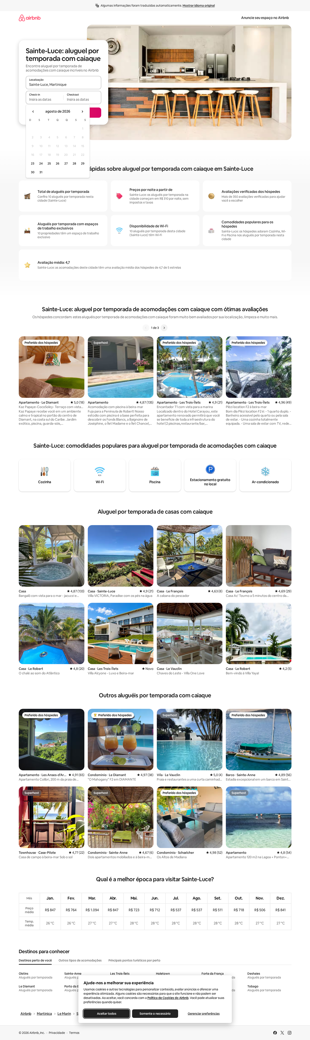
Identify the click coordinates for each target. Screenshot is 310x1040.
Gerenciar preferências (204, 1014)
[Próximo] (164, 327)
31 (40, 172)
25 (49, 163)
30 (33, 172)
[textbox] (44, 99)
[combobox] (63, 84)
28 (74, 163)
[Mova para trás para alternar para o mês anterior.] (33, 111)
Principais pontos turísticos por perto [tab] (134, 960)
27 (66, 163)
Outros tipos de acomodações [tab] (80, 960)
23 (32, 163)
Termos (74, 1033)
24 (41, 163)
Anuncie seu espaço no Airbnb (265, 18)
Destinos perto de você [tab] (35, 960)
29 (82, 163)
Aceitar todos (106, 1014)
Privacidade (57, 1033)
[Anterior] (146, 327)
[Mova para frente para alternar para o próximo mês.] (82, 111)
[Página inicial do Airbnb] (29, 17)
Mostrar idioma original (199, 5)
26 (57, 163)
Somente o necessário (155, 1014)
